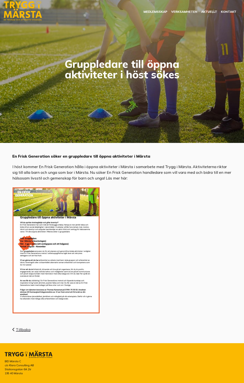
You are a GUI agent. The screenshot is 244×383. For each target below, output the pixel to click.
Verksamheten (184, 12)
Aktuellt (209, 12)
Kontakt (228, 12)
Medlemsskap (155, 12)
